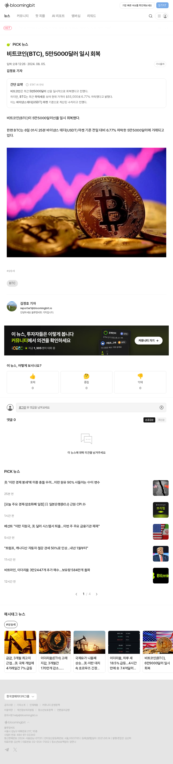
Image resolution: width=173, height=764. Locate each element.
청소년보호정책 (45, 710)
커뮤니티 (23, 16)
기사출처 (160, 64)
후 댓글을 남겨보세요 (34, 407)
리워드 (91, 16)
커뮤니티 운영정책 (51, 705)
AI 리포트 (58, 16)
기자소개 (21, 705)
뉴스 (7, 16)
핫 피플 (40, 16)
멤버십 (76, 16)
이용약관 (8, 710)
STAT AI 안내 (36, 84)
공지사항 (8, 705)
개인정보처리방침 (25, 710)
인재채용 (34, 705)
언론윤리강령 (63, 710)
